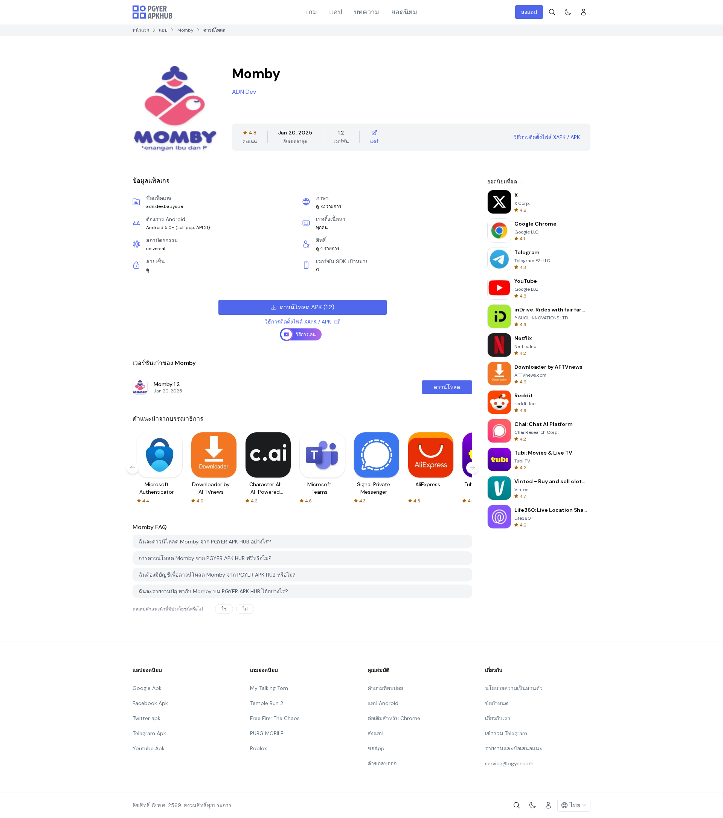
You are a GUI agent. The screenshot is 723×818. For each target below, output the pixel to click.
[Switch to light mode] (568, 12)
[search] (552, 12)
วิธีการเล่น (306, 334)
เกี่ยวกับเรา (497, 718)
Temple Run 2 (266, 703)
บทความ (366, 12)
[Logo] (152, 12)
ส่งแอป (529, 12)
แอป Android (383, 703)
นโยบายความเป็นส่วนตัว (514, 688)
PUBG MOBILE (267, 733)
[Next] (472, 468)
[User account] (583, 12)
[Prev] (133, 468)
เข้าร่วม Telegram (506, 733)
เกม (311, 12)
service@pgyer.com (509, 763)
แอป (335, 12)
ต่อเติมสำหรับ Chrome (394, 718)
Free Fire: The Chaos (275, 718)
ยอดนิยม (404, 12)
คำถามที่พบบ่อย (385, 688)
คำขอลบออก (382, 763)
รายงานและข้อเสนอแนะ (513, 748)
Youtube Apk (149, 748)
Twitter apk (146, 718)
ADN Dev (244, 92)
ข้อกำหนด (496, 703)
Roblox (258, 748)
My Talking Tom (269, 688)
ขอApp (376, 748)
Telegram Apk (149, 733)
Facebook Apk (150, 703)
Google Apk (147, 688)
